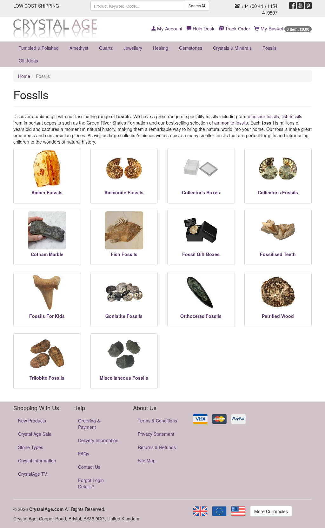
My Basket (284, 28)
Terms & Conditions (157, 420)
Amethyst (79, 48)
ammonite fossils (231, 122)
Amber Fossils (47, 192)
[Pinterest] (308, 5)
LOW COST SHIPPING (36, 6)
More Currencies (271, 511)
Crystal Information (37, 460)
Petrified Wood (278, 316)
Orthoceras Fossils (201, 316)
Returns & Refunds (157, 447)
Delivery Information (98, 440)
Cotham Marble (47, 254)
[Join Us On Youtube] (300, 5)
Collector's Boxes (201, 192)
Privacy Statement (156, 434)
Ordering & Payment (89, 423)
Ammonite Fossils (123, 192)
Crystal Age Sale (34, 434)
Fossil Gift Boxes (201, 254)
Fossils (269, 48)
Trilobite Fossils (47, 378)
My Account (169, 28)
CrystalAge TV (32, 474)
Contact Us (89, 467)
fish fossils (292, 116)
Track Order (237, 28)
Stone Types (30, 447)
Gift (28, 60)
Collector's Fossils (278, 192)
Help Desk (203, 28)
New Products (32, 420)
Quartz (106, 48)
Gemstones (190, 48)
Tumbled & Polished (39, 48)
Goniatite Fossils (124, 316)
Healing (160, 48)
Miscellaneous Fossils (124, 378)
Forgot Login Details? (91, 483)
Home (24, 76)
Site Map (147, 460)
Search (195, 5)
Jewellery (132, 48)
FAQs (83, 453)
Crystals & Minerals (232, 48)
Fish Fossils (124, 254)
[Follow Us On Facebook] (292, 5)
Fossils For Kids (47, 316)
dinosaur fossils (263, 116)
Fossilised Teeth (278, 254)
